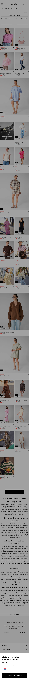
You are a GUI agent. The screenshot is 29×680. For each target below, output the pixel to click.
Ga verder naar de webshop (14, 675)
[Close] (26, 659)
